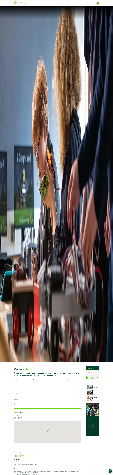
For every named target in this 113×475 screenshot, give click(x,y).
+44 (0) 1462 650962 (33, 474)
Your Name (16, 383)
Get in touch (110, 471)
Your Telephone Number (18, 390)
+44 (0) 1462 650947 (25, 461)
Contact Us (89, 372)
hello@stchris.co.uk (19, 456)
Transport (95, 387)
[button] (48, 430)
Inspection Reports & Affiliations (95, 398)
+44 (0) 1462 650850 (21, 455)
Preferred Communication (18, 396)
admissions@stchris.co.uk (24, 462)
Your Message (16, 393)
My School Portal (26, 471)
